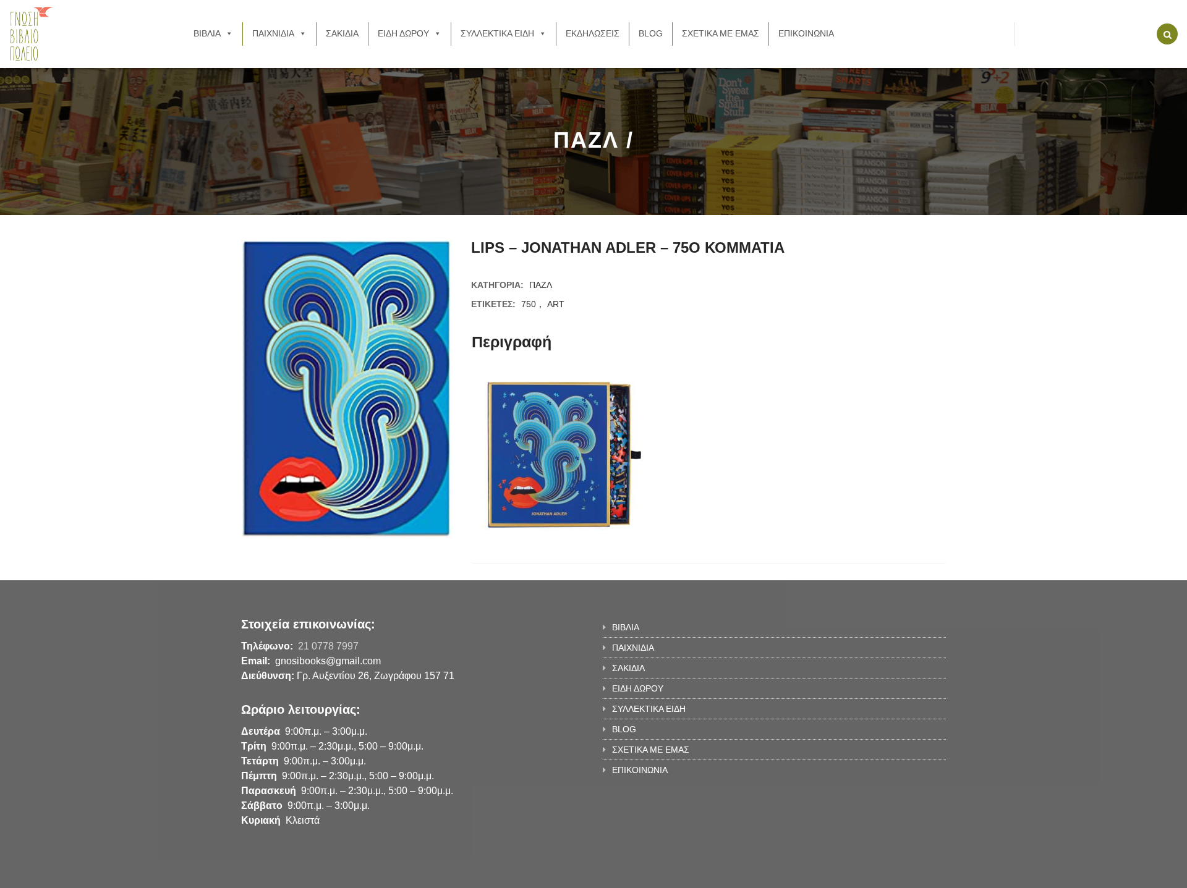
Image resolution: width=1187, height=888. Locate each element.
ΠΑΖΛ (540, 285)
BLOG (651, 33)
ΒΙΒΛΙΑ (207, 33)
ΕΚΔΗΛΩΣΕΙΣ (592, 33)
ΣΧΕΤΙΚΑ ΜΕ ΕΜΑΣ (720, 33)
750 (528, 304)
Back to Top (894, 872)
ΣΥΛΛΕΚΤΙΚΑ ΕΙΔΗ (497, 33)
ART (555, 304)
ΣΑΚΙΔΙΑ (342, 33)
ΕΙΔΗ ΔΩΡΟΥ (403, 33)
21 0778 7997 (328, 646)
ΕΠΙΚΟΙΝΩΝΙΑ (806, 33)
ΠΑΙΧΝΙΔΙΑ (273, 33)
